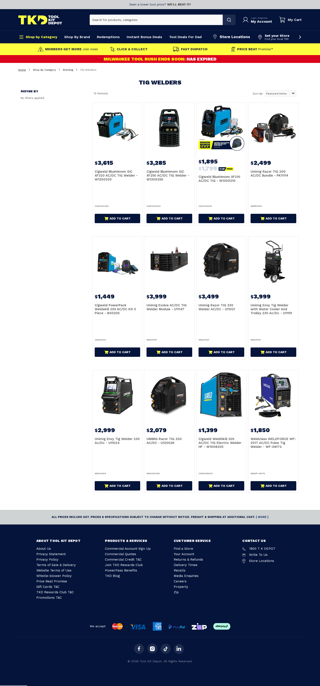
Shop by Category (41, 37)
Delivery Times (185, 565)
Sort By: (258, 93)
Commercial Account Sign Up (128, 549)
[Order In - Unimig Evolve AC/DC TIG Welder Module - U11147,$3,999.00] (169, 261)
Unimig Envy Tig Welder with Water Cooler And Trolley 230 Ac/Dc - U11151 (271, 309)
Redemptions (108, 37)
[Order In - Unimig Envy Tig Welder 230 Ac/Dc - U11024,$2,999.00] (117, 395)
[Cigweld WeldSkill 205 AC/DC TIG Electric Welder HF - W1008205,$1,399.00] (221, 395)
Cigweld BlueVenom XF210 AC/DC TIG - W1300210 (219, 179)
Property (181, 587)
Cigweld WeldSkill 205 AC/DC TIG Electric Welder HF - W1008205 (220, 443)
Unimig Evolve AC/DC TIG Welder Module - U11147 (167, 307)
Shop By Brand (77, 37)
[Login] (246, 19)
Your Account (184, 554)
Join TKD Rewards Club (124, 565)
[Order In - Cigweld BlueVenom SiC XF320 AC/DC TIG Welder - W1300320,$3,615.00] (117, 128)
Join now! (71, 49)
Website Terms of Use (53, 570)
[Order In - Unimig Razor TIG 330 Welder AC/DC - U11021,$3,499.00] (221, 261)
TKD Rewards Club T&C (55, 592)
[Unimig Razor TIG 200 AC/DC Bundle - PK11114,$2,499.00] (273, 128)
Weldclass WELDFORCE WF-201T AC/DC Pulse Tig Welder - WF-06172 (273, 443)
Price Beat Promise (51, 581)
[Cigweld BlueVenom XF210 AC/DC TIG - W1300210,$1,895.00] (221, 128)
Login (254, 18)
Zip (176, 592)
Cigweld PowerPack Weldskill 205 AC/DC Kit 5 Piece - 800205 (115, 309)
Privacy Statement (51, 554)
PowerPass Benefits (121, 570)
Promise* (255, 49)
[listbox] (280, 93)
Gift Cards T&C (47, 587)
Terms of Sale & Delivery (56, 565)
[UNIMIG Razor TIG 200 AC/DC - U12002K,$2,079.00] (169, 395)
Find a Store (183, 549)
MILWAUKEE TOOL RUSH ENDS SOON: (145, 59)
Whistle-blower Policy (54, 576)
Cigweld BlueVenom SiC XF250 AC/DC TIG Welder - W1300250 (168, 175)
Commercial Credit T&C (123, 559)
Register (263, 18)
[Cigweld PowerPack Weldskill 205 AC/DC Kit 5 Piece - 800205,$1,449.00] (117, 261)
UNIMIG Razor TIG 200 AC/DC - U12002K (164, 441)
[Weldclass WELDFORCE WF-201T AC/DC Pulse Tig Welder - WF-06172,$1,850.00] (273, 395)
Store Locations (235, 37)
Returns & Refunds (188, 559)
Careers (180, 581)
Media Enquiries (186, 576)
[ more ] (262, 517)
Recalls (179, 570)
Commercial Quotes (120, 554)
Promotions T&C (49, 598)
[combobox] (156, 20)
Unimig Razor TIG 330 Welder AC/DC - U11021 (217, 307)
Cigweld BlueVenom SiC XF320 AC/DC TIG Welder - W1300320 (116, 175)
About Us (43, 549)
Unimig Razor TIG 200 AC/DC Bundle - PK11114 (269, 173)
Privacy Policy (47, 559)
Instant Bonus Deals (144, 37)
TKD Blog (112, 576)
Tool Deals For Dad (185, 37)
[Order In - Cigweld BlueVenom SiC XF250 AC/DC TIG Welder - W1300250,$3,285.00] (169, 128)
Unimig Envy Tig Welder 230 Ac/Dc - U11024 (117, 441)
